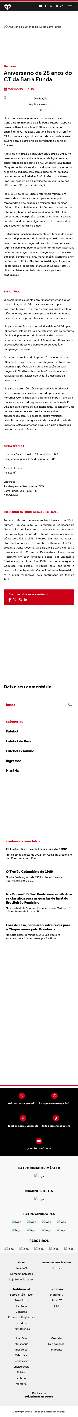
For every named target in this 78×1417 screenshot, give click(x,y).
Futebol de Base (18, 741)
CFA (56, 1306)
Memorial (21, 1383)
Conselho (21, 1311)
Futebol (12, 731)
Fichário (21, 1372)
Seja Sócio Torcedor (21, 1279)
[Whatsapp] (20, 600)
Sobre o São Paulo (21, 1294)
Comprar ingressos (21, 1274)
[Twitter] (50, 6)
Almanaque (21, 1344)
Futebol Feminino (20, 751)
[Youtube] (40, 6)
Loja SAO (21, 1268)
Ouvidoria (21, 1323)
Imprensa (56, 1349)
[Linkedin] (25, 600)
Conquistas (21, 1361)
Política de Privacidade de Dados (39, 1395)
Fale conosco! (56, 1344)
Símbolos (21, 1378)
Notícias (57, 1268)
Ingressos (13, 761)
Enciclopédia (21, 1366)
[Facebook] (46, 6)
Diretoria (21, 1306)
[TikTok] (61, 6)
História (10, 66)
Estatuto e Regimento (21, 1317)
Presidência (21, 1300)
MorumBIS (56, 1294)
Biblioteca (21, 1349)
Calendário (21, 1355)
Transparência (21, 1328)
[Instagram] (56, 6)
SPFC (7, 6)
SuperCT (56, 1300)
